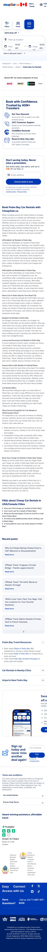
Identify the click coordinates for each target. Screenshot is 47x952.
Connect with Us (19, 889)
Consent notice (11, 191)
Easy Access (7, 889)
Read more (9, 555)
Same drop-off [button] (11, 33)
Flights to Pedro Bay (22, 648)
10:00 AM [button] (17, 46)
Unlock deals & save (23, 181)
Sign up (37, 755)
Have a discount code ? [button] (13, 53)
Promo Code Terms (11, 802)
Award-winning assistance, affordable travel (22, 816)
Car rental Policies (10, 795)
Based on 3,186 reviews (10, 841)
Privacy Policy (22, 191)
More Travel (31, 5)
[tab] (7, 24)
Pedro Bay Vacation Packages (25, 659)
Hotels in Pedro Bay (21, 654)
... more (39, 84)
